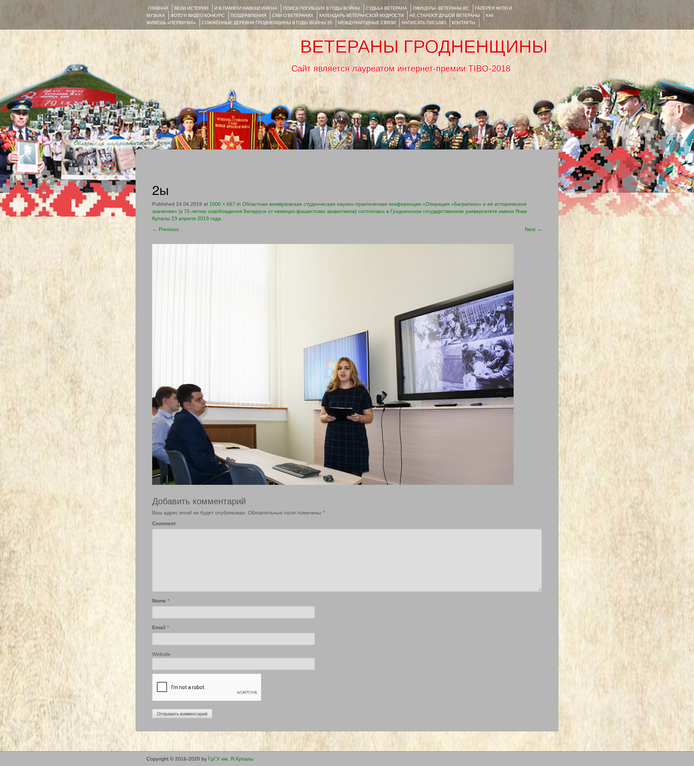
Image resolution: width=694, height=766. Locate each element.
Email (159, 627)
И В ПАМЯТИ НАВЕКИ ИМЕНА (245, 8)
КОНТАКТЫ (463, 22)
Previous (165, 229)
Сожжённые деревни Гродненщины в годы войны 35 (267, 22)
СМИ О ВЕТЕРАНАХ (292, 15)
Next (533, 229)
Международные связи (367, 22)
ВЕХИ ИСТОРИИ (191, 8)
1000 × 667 (222, 204)
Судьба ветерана (386, 8)
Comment (164, 523)
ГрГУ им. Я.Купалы (230, 759)
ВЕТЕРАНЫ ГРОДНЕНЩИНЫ (424, 46)
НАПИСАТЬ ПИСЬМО (424, 22)
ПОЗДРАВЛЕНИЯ (248, 15)
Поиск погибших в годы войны (321, 8)
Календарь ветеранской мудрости (361, 15)
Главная (158, 8)
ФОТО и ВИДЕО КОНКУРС (198, 15)
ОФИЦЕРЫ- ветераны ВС (441, 8)
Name (159, 601)
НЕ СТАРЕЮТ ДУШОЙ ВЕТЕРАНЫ (445, 15)
